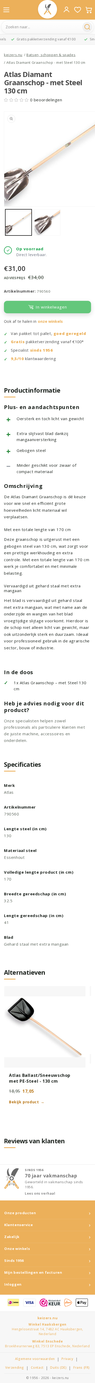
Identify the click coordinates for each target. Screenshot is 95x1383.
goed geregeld (70, 333)
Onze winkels (17, 1248)
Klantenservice (18, 1225)
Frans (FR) (81, 1368)
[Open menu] (6, 9)
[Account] (66, 9)
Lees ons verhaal (40, 1193)
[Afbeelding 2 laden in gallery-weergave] (47, 222)
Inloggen (13, 1284)
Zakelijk (12, 1237)
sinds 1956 (41, 350)
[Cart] (88, 9)
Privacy (67, 1359)
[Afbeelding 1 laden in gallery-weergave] (18, 222)
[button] (17, 99)
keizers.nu (13, 54)
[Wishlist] (77, 9)
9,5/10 (17, 358)
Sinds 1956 (14, 1260)
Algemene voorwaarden (35, 1359)
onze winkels (50, 321)
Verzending (14, 1368)
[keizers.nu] (47, 9)
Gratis (18, 341)
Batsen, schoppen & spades (50, 54)
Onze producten (20, 1213)
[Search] (87, 27)
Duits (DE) (58, 1368)
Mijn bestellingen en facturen (33, 1272)
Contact (37, 1368)
